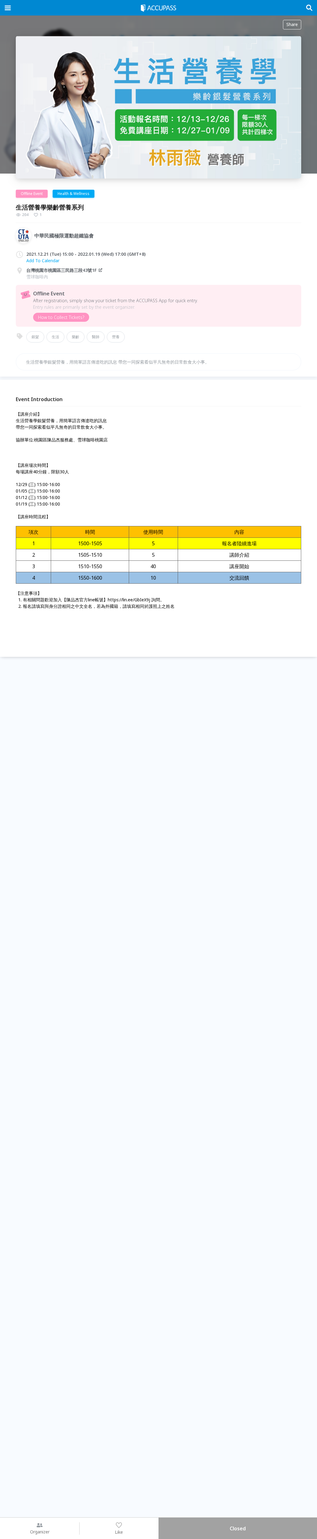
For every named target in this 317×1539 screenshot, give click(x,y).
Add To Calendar (42, 260)
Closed (238, 1528)
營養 (115, 336)
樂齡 (75, 336)
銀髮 (35, 336)
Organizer (40, 1532)
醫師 (95, 336)
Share (292, 24)
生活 (55, 336)
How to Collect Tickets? (61, 317)
